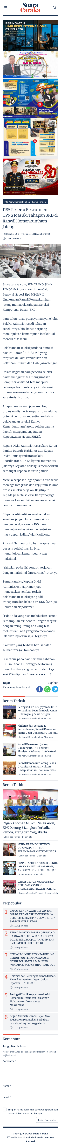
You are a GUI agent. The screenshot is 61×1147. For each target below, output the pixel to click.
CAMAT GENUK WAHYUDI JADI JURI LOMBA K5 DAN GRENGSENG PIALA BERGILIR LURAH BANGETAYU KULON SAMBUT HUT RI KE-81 (36, 885)
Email (7, 1097)
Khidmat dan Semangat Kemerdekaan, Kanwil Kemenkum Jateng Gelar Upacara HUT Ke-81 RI (38, 729)
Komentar (9, 1060)
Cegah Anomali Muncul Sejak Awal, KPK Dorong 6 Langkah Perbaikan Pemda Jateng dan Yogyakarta (29, 827)
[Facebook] (39, 689)
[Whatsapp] (47, 689)
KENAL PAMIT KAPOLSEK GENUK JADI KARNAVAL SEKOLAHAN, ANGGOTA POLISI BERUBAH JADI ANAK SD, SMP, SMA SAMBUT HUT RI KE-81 (38, 866)
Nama (7, 1085)
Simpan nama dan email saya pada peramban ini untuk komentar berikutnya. (33, 1111)
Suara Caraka (40, 1133)
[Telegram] (55, 689)
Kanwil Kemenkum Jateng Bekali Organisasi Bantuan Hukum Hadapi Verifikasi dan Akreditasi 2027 (37, 767)
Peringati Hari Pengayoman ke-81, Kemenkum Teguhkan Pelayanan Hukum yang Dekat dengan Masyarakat (38, 710)
